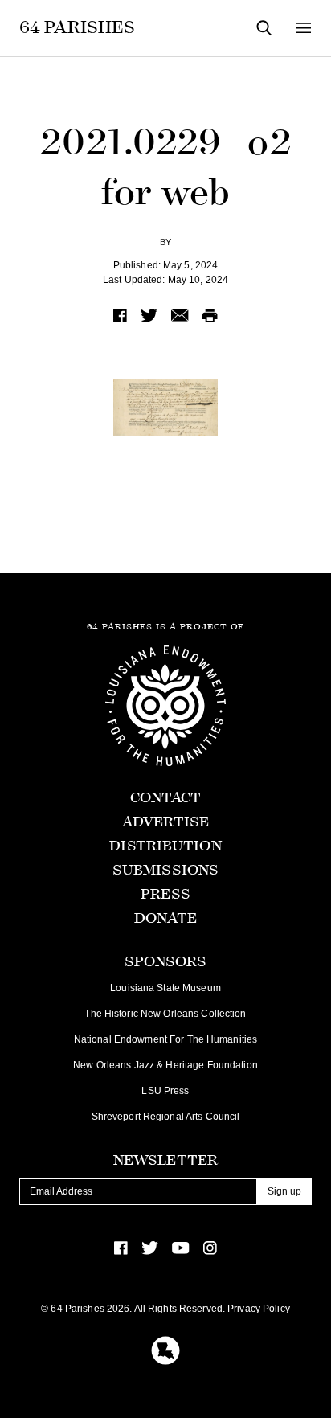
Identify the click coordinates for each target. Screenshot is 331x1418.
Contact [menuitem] (166, 797)
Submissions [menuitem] (165, 870)
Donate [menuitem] (166, 918)
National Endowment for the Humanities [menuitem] (165, 1039)
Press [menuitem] (165, 894)
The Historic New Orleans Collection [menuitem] (165, 1013)
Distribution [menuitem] (165, 846)
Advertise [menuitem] (165, 822)
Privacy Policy (258, 1308)
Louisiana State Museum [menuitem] (165, 988)
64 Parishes (77, 27)
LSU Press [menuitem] (165, 1090)
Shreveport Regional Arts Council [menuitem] (166, 1116)
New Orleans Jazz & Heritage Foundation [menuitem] (165, 1065)
